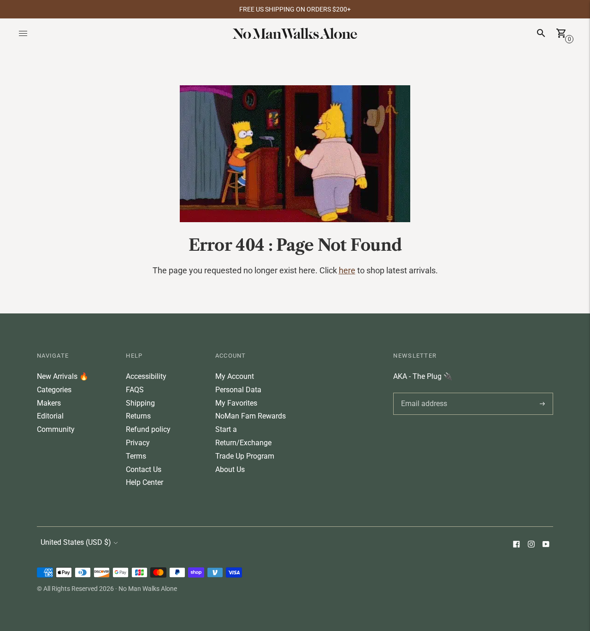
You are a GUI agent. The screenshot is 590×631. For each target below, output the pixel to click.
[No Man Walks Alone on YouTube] (545, 545)
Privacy (138, 442)
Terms (136, 456)
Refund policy (148, 429)
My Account (234, 376)
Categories (54, 389)
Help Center (144, 482)
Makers (49, 403)
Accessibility (146, 376)
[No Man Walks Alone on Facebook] (516, 545)
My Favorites (236, 403)
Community (56, 429)
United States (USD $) (76, 542)
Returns (138, 416)
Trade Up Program (244, 456)
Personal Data (238, 389)
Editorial (50, 416)
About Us (230, 469)
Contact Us (143, 469)
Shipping (140, 403)
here (347, 270)
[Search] (541, 33)
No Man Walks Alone (147, 588)
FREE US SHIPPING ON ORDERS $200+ (295, 9)
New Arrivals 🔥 (62, 376)
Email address (422, 392)
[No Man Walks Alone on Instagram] (531, 545)
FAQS (135, 389)
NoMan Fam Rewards (250, 416)
